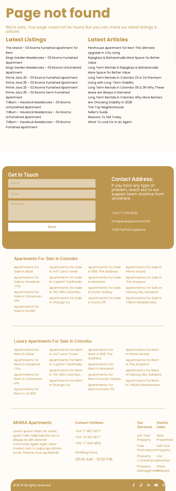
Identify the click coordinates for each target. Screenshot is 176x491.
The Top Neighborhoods (106, 107)
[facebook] (133, 485)
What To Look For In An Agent (110, 122)
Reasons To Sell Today (104, 117)
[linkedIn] (148, 485)
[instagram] (163, 485)
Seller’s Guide (98, 112)
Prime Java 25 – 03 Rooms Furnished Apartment (42, 77)
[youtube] (156, 485)
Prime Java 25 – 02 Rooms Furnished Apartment (42, 82)
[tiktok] (141, 485)
